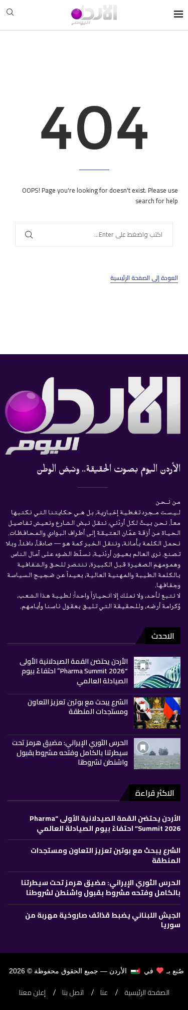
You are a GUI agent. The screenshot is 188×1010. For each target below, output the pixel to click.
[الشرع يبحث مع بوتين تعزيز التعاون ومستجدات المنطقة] (157, 713)
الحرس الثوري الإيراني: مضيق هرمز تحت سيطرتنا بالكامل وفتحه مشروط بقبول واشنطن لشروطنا (70, 752)
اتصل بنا (73, 992)
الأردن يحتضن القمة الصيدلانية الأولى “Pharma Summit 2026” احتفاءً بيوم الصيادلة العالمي (74, 671)
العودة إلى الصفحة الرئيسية (144, 278)
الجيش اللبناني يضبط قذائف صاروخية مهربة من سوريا (102, 920)
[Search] (10, 15)
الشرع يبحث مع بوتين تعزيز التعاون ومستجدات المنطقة (78, 706)
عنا (104, 992)
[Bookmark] (142, 665)
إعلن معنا (32, 992)
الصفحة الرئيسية (146, 992)
